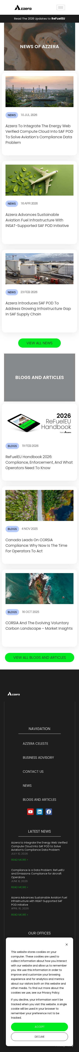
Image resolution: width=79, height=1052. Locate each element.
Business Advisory (38, 757)
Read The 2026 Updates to (39, 18)
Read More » (19, 860)
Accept (39, 1027)
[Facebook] (49, 811)
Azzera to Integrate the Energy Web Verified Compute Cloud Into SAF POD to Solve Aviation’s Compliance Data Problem (39, 846)
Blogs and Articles (39, 799)
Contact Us (33, 771)
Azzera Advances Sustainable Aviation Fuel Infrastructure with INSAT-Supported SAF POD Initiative (39, 901)
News (27, 785)
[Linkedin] (39, 811)
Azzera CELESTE (35, 743)
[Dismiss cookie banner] (66, 945)
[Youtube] (30, 811)
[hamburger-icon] (61, 7)
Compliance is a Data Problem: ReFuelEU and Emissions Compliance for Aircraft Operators (37, 873)
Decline (39, 1037)
